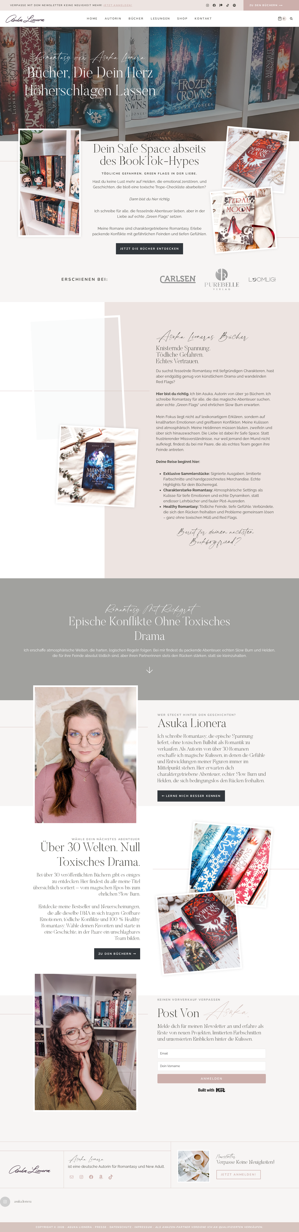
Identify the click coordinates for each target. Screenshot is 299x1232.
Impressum (143, 1227)
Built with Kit (211, 1090)
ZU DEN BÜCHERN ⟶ (266, 5)
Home (92, 19)
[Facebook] (214, 5)
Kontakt (203, 19)
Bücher (136, 19)
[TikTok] (228, 5)
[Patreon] (221, 5)
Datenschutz (121, 1227)
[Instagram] (207, 5)
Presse (101, 1227)
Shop (182, 19)
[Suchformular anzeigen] (291, 19)
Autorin (113, 19)
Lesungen (160, 19)
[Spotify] (234, 5)
